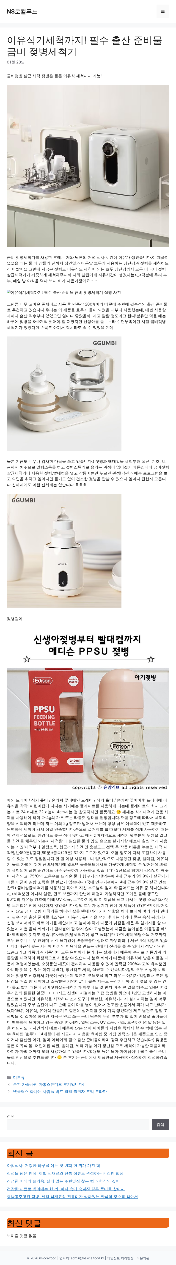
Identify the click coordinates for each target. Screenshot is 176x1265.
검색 (11, 1116)
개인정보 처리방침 (120, 1258)
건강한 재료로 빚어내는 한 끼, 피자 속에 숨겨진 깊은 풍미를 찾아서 (66, 1189)
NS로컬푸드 (22, 11)
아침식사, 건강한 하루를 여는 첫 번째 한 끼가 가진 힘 (53, 1165)
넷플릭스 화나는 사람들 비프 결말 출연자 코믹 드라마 (60, 1091)
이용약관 (143, 1258)
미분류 (19, 1077)
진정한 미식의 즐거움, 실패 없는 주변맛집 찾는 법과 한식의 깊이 (63, 1181)
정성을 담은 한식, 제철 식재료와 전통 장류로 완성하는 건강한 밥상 (65, 1173)
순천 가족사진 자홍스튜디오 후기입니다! (48, 1084)
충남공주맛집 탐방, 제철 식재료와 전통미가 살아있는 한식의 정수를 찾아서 (72, 1196)
